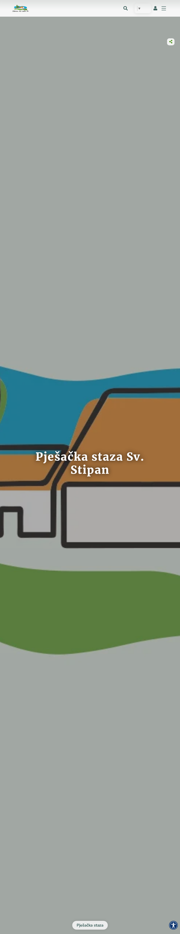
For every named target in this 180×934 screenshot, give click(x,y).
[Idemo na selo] (20, 8)
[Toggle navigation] (164, 8)
